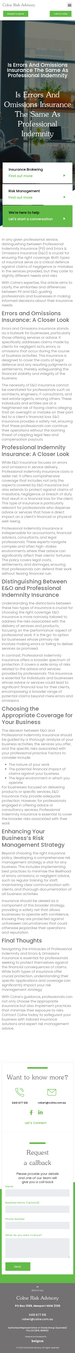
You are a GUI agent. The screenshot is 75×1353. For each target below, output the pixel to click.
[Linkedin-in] (40, 1112)
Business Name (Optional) (22, 1202)
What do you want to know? (23, 1235)
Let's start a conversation (30, 219)
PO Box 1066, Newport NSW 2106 (37, 1306)
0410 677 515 (37, 1315)
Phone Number (15, 1219)
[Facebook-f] (31, 1112)
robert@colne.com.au (37, 1319)
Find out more (21, 175)
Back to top (37, 1290)
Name (9, 1186)
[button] (69, 5)
